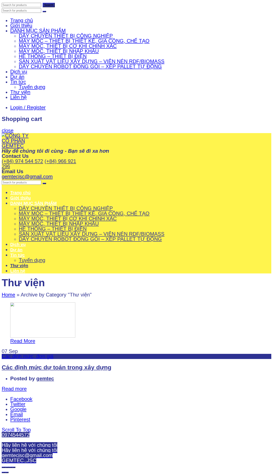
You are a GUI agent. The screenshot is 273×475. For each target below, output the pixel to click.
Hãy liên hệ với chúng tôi (29, 445)
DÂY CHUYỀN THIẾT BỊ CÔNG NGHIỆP (66, 36)
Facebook (21, 399)
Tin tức (18, 82)
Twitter (17, 404)
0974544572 (15, 435)
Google (18, 409)
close (7, 130)
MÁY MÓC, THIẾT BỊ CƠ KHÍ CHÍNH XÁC (68, 46)
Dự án (17, 77)
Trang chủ (21, 20)
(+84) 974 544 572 (22, 161)
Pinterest (20, 419)
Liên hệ (18, 97)
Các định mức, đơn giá (27, 356)
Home (8, 295)
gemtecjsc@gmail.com (27, 176)
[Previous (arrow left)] (3, 472)
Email (16, 414)
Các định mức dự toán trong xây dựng (56, 367)
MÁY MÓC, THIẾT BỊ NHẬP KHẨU (59, 51)
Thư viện (20, 92)
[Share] (7, 467)
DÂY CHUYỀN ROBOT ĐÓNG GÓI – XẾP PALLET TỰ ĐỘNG (90, 66)
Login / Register (28, 107)
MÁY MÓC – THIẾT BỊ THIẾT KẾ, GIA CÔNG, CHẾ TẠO (84, 41)
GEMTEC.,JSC (19, 460)
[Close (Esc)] (3, 467)
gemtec (45, 378)
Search (48, 5)
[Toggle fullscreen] (10, 467)
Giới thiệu (21, 25)
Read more (14, 389)
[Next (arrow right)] (7, 472)
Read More (22, 341)
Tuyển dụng (32, 87)
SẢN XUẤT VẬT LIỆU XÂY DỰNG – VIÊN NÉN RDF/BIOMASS (91, 61)
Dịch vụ (18, 71)
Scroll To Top (16, 430)
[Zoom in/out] (13, 467)
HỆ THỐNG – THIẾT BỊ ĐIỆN (53, 56)
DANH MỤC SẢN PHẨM (38, 30)
